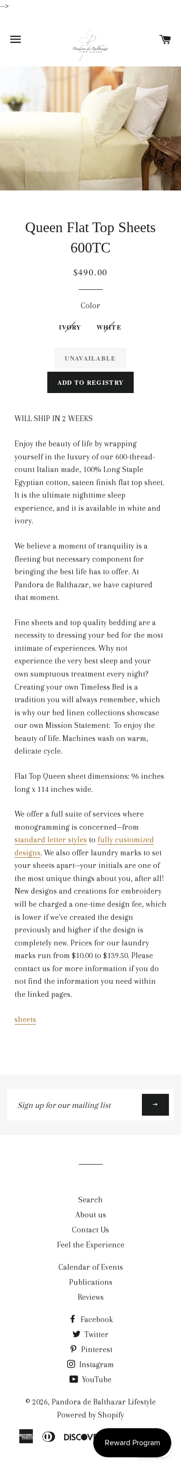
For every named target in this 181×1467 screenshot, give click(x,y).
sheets (25, 1019)
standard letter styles (50, 839)
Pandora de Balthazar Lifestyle (104, 1401)
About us (90, 1214)
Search (90, 1199)
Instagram (95, 1364)
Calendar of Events (90, 1267)
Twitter (96, 1334)
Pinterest (95, 1349)
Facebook (96, 1319)
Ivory (70, 326)
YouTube (95, 1379)
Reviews (91, 1297)
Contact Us (90, 1229)
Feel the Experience (91, 1244)
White (109, 326)
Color (90, 305)
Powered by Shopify (90, 1415)
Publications (90, 1282)
